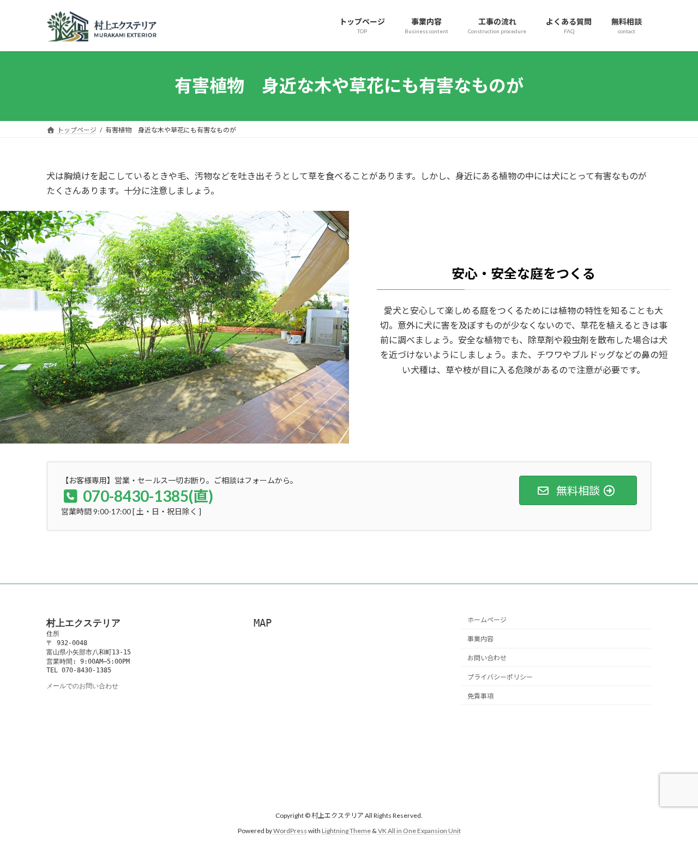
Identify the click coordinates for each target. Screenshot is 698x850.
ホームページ (487, 620)
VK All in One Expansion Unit (419, 831)
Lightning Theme (346, 831)
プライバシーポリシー (500, 677)
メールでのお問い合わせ (82, 686)
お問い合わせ (487, 658)
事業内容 (480, 639)
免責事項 (480, 696)
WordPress (290, 831)
